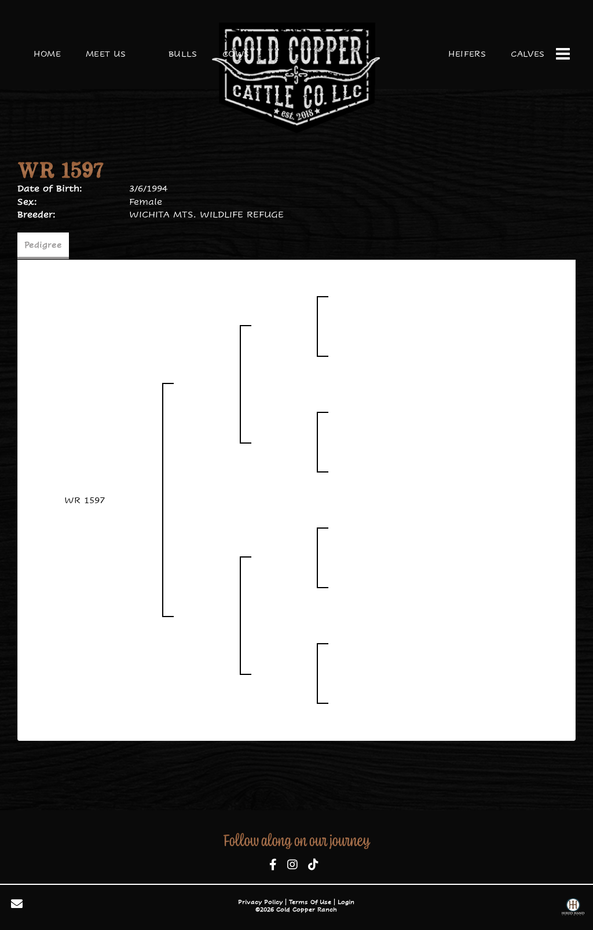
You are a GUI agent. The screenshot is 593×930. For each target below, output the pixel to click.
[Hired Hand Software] (573, 908)
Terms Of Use (310, 902)
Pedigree (43, 244)
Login (346, 902)
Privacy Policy (260, 902)
